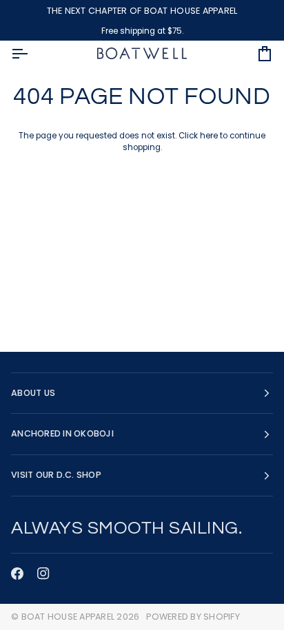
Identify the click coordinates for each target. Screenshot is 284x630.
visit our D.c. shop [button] (56, 475)
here (209, 135)
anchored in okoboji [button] (62, 433)
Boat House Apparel (68, 616)
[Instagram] (43, 573)
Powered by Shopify (193, 616)
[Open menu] (31, 54)
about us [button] (33, 393)
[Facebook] (17, 573)
